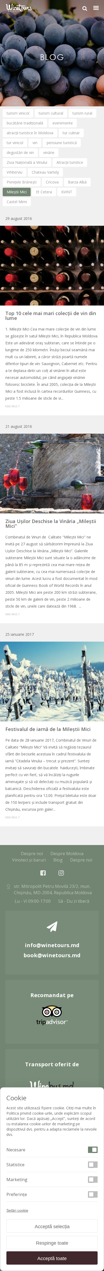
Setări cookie (17, 1210)
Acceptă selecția (52, 1226)
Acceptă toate (52, 1258)
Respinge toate (52, 1243)
